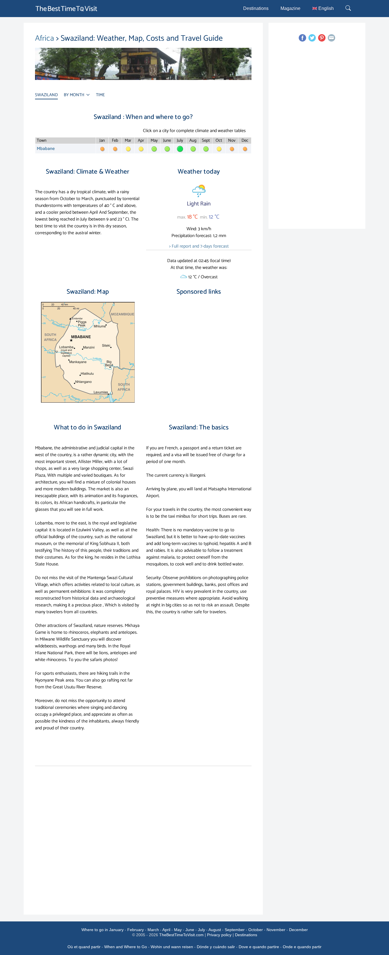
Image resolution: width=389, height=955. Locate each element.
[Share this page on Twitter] (312, 38)
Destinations (256, 8)
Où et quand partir (84, 946)
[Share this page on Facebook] (302, 38)
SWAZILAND (46, 94)
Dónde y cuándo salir (216, 946)
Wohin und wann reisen (172, 946)
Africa (45, 38)
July (201, 929)
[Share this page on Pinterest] (321, 38)
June (189, 929)
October (255, 929)
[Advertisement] (199, 348)
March (153, 929)
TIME (100, 94)
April (166, 929)
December (298, 929)
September (235, 929)
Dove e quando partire (259, 946)
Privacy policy (219, 935)
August (214, 929)
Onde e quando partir (302, 946)
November (276, 929)
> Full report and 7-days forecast (199, 246)
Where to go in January (102, 929)
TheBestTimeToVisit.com (181, 935)
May (178, 929)
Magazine (290, 8)
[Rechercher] (349, 8)
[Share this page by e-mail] (331, 38)
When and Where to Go (125, 946)
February (135, 929)
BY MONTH (74, 94)
